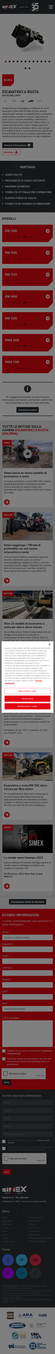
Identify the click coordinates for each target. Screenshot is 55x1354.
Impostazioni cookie (27, 691)
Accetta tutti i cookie (27, 706)
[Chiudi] (49, 644)
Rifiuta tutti (27, 699)
